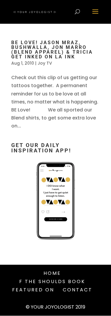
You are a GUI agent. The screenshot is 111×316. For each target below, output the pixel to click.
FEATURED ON (33, 289)
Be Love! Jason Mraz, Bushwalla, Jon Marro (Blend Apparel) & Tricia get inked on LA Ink (52, 50)
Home (52, 273)
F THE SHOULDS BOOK (52, 281)
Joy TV (45, 63)
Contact (77, 289)
